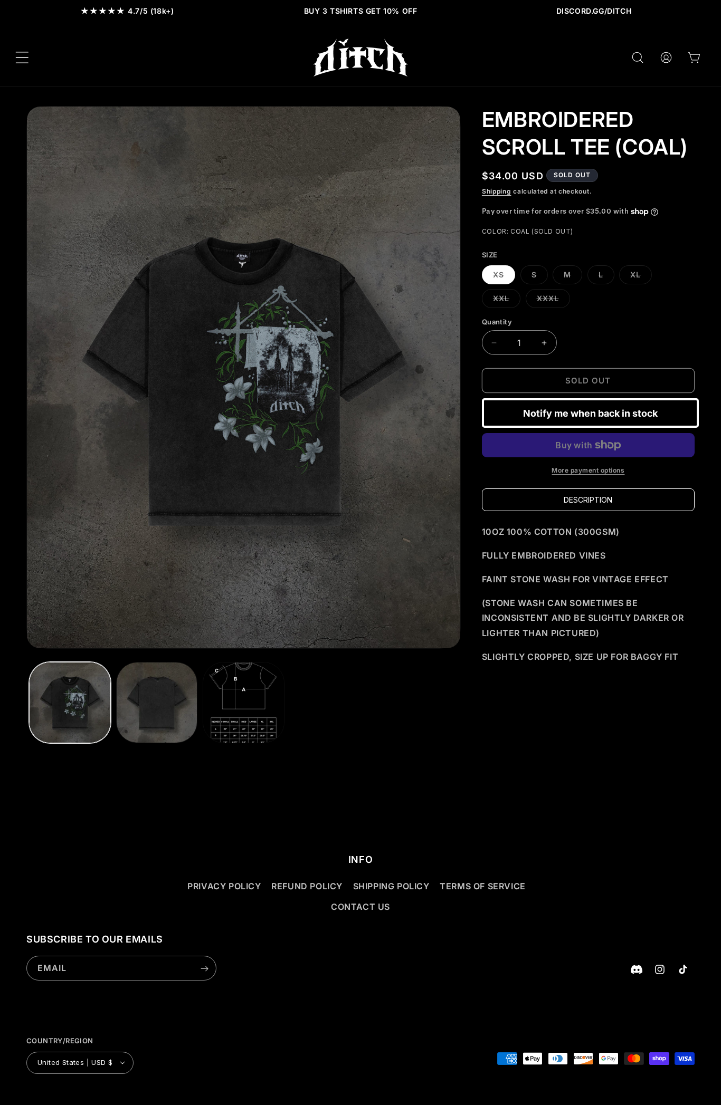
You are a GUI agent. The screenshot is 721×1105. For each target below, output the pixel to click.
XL (641, 277)
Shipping (496, 191)
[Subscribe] (204, 968)
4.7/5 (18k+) (127, 10)
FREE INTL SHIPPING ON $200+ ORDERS (593, 10)
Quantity (497, 322)
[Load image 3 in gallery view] (243, 703)
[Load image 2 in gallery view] (157, 703)
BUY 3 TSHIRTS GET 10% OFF (361, 10)
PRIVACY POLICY (224, 886)
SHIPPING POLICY (391, 886)
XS (504, 277)
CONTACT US (360, 906)
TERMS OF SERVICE (483, 886)
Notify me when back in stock (590, 413)
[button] (22, 57)
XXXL (553, 300)
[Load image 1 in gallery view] (70, 703)
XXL (506, 300)
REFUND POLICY (307, 886)
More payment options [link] (588, 470)
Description (588, 499)
